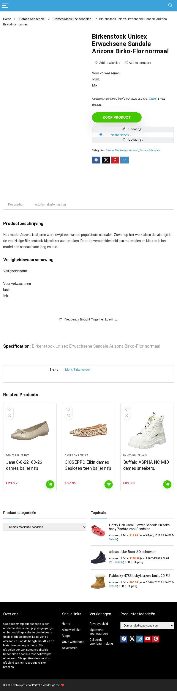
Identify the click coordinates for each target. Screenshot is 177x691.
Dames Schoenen (31, 19)
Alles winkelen (71, 629)
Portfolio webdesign (43, 685)
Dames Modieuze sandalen (72, 19)
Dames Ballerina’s (18, 455)
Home (7, 19)
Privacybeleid (99, 623)
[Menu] (5, 5)
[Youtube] (147, 639)
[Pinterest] (155, 639)
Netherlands (120, 135)
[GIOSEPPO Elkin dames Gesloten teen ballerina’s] (88, 430)
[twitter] (131, 639)
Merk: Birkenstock (77, 370)
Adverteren (69, 648)
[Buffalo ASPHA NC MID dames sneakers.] (147, 430)
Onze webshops (73, 642)
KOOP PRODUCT (117, 117)
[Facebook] (123, 639)
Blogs (66, 636)
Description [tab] (16, 204)
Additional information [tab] (50, 204)
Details (152, 98)
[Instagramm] (139, 639)
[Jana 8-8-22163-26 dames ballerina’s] (30, 430)
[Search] (170, 5)
